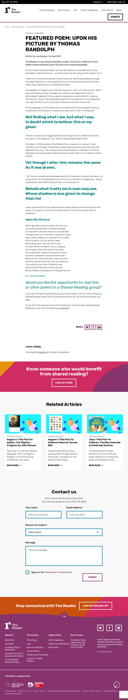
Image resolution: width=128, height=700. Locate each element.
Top (64, 616)
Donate (115, 16)
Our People (9, 644)
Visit (75, 10)
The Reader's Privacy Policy (58, 572)
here (28, 300)
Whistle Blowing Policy (13, 694)
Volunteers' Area (114, 2)
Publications (39, 33)
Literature (29, 33)
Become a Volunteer (35, 647)
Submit (92, 577)
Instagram (119, 628)
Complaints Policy (110, 691)
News (119, 10)
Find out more (64, 382)
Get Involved (64, 10)
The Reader (12, 10)
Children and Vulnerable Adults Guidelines (63, 691)
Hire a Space (107, 10)
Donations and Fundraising (37, 655)
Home (7, 27)
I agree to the (51, 572)
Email (99, 327)
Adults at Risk (39, 691)
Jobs (29, 644)
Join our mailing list (95, 605)
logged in (43, 352)
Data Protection (24, 691)
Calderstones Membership (59, 644)
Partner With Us (33, 651)
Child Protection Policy (91, 691)
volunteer (64, 308)
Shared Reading (46, 10)
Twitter (87, 327)
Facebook (93, 327)
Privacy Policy (10, 691)
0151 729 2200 (11, 2)
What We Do (9, 640)
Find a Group (32, 640)
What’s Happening (89, 10)
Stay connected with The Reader (46, 606)
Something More (17, 27)
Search (97, 2)
